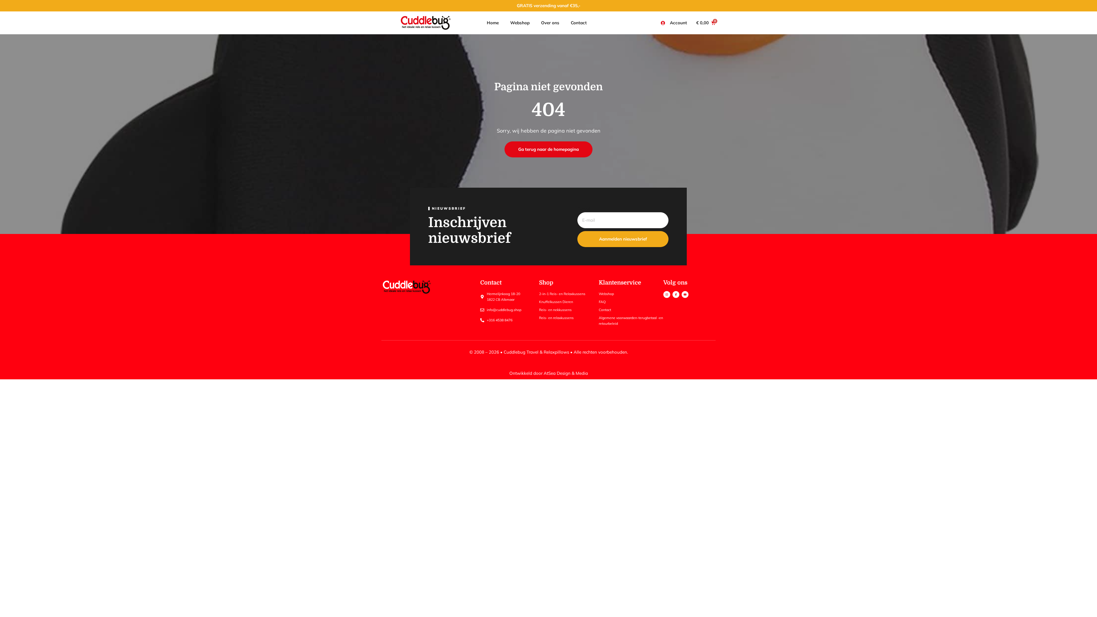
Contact (579, 22)
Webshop (520, 22)
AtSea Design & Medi (564, 373)
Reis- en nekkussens (555, 310)
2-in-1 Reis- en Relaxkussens (562, 294)
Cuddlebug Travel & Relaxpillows (536, 352)
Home (493, 22)
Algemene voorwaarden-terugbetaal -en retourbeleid (631, 321)
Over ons (550, 22)
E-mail (583, 209)
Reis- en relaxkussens (556, 318)
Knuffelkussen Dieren (556, 302)
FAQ (602, 302)
